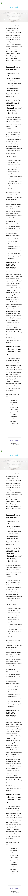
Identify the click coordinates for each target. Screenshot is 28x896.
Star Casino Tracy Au (11, 156)
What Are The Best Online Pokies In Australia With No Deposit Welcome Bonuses (13, 224)
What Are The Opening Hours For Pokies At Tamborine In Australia (14, 340)
